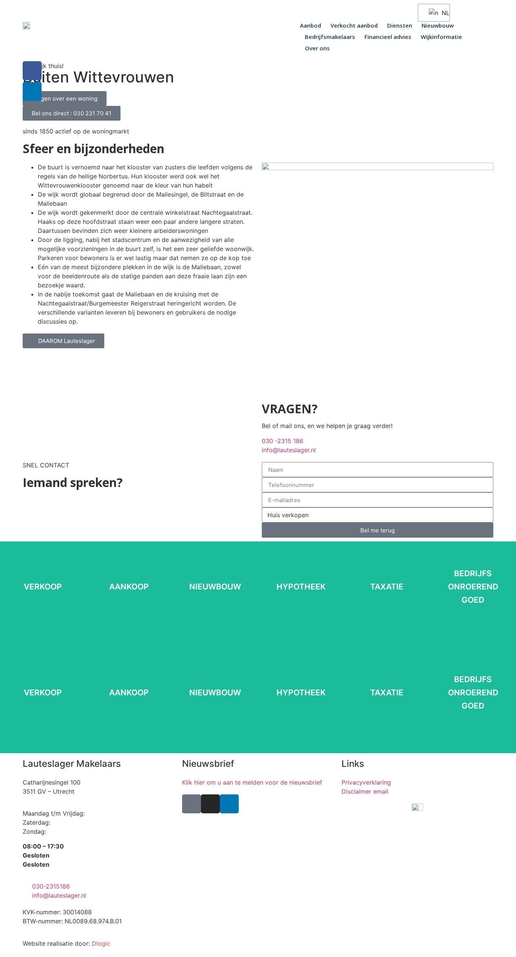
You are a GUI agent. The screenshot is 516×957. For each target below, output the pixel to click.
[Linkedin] (229, 803)
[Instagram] (210, 803)
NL (441, 13)
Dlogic (101, 943)
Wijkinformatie (441, 36)
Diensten (399, 25)
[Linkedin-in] (32, 91)
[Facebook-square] (191, 803)
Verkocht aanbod (354, 25)
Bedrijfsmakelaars (330, 36)
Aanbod (310, 25)
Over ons (317, 48)
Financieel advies (388, 36)
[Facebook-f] (32, 70)
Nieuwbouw (438, 25)
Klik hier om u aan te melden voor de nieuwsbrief (252, 782)
